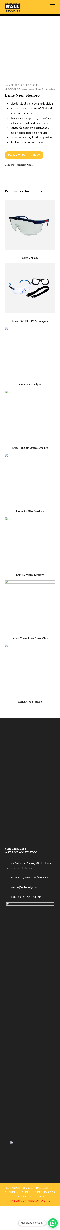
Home (7, 85)
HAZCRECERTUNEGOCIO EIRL (30, 1200)
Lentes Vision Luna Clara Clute (30, 638)
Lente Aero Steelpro (30, 701)
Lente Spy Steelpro (30, 384)
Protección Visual (26, 89)
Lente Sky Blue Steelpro (30, 574)
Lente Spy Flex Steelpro (30, 511)
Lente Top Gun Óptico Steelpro (30, 447)
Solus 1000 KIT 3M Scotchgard (30, 321)
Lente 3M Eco (30, 257)
